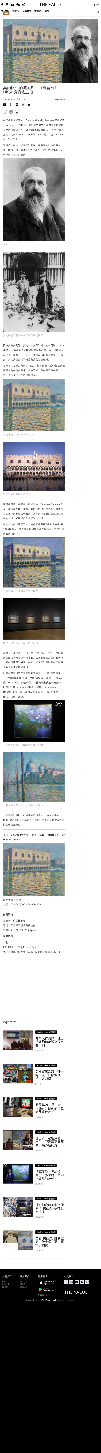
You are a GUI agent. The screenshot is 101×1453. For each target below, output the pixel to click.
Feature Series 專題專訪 (46, 1165)
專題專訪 (16, 10)
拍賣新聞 (27, 10)
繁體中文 (5, 1281)
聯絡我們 (23, 1281)
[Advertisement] (34, 983)
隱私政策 (23, 1286)
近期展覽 (38, 10)
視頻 (47, 10)
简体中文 (5, 1284)
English (5, 1286)
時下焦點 (5, 10)
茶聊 (6, 13)
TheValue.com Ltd (50, 1300)
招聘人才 (23, 1284)
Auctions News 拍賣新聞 (46, 1032)
